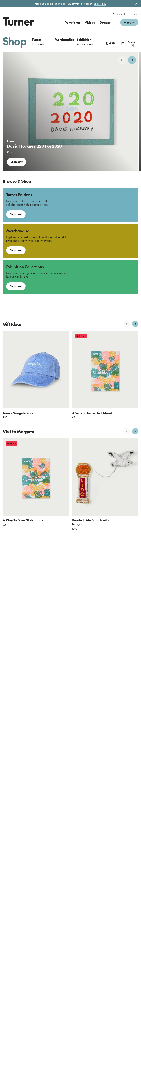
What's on (72, 22)
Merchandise (64, 39)
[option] (70, 111)
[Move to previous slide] (122, 60)
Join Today (100, 3)
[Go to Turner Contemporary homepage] (18, 21)
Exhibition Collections (85, 41)
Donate (105, 22)
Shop (135, 14)
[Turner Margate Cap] (36, 369)
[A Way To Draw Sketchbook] (105, 369)
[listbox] (70, 111)
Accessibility (120, 14)
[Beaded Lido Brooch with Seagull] (105, 477)
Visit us (90, 22)
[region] (70, 111)
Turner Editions (38, 41)
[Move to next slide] (132, 60)
